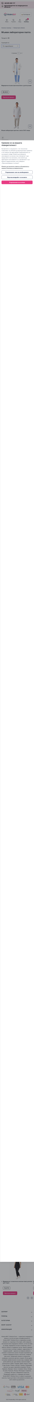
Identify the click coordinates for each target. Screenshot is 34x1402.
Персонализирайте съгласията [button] (17, 177)
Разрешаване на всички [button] (17, 182)
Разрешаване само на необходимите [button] (17, 172)
